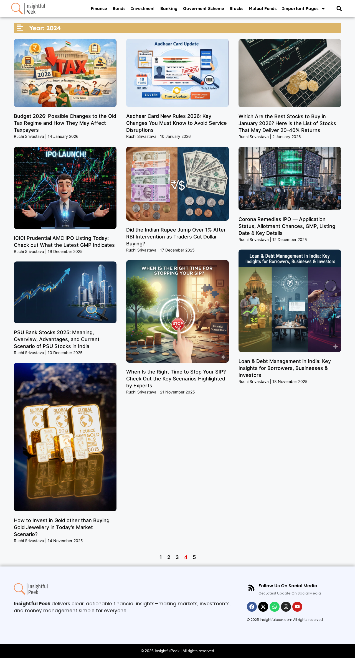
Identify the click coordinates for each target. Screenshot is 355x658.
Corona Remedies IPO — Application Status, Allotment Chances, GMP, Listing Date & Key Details (287, 226)
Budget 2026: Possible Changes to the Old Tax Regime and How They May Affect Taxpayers (65, 123)
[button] (339, 9)
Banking (169, 8)
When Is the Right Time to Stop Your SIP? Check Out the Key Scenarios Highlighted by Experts (176, 378)
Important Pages (300, 8)
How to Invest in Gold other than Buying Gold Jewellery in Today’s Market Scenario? (62, 527)
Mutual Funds (263, 8)
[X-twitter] (263, 607)
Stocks (236, 8)
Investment (143, 8)
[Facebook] (252, 607)
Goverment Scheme (203, 8)
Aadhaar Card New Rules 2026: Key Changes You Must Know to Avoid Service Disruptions (176, 123)
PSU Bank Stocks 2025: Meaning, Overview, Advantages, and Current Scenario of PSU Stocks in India (57, 339)
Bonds (119, 8)
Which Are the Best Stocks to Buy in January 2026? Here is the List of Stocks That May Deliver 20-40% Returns (287, 123)
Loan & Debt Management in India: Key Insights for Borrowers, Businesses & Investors (285, 368)
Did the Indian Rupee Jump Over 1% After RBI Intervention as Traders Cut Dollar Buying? (176, 237)
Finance (99, 8)
